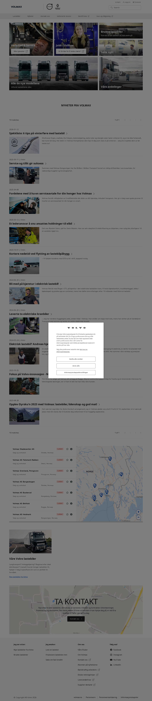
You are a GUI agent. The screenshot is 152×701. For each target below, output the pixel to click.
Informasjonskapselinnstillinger (76, 372)
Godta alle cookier (76, 359)
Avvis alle (76, 366)
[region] (76, 350)
